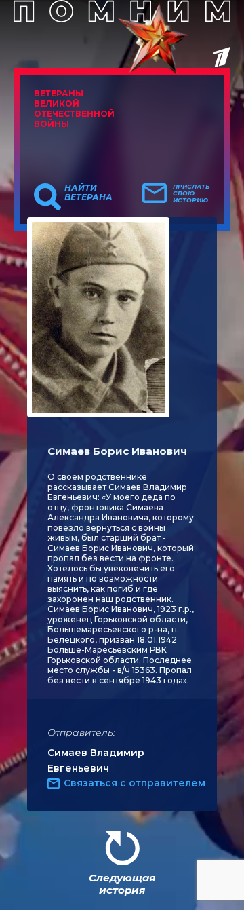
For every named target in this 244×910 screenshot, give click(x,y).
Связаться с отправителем (134, 783)
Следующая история (122, 883)
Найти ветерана (88, 192)
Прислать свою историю (191, 193)
